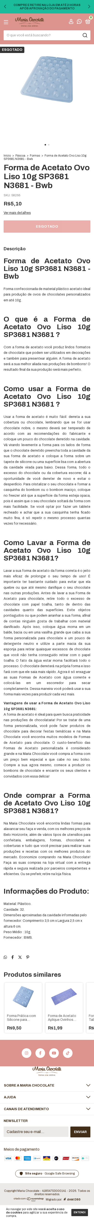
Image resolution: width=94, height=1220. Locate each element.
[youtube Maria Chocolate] (54, 1053)
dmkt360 (74, 1199)
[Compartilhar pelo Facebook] (12, 957)
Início (7, 155)
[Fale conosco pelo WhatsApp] (79, 22)
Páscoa (20, 155)
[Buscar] (85, 35)
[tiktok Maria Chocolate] (68, 1053)
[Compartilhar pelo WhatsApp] (5, 957)
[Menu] (7, 22)
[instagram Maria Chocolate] (26, 1053)
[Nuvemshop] (29, 1200)
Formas (35, 155)
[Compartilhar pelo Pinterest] (27, 957)
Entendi (80, 1212)
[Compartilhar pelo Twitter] (20, 957)
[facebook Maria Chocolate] (40, 1053)
